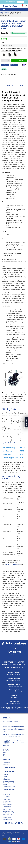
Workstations (6, 595)
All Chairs (7, 12)
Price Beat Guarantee (9, 583)
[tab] (10, 111)
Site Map (5, 581)
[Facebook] (6, 620)
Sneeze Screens (7, 616)
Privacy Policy (6, 576)
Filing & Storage (7, 603)
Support (5, 575)
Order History (6, 561)
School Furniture (7, 613)
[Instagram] (12, 620)
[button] (26, 422)
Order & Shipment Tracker (10, 580)
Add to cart (19, 86)
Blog (4, 551)
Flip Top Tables (7, 600)
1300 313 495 (14, 448)
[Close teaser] (23, 428)
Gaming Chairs (7, 606)
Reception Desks (7, 601)
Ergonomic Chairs (8, 608)
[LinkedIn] (9, 620)
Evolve (7, 103)
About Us (5, 546)
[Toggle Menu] (4, 9)
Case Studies (6, 548)
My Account (6, 559)
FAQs (4, 549)
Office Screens (7, 598)
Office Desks (6, 593)
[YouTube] (19, 620)
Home (1, 12)
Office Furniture (7, 590)
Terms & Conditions (8, 578)
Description (10, 111)
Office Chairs (6, 591)
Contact (5, 571)
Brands (5, 552)
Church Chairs (7, 614)
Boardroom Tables (8, 611)
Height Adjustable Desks (9, 609)
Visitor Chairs (6, 596)
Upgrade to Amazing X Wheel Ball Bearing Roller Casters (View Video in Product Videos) (13, 75)
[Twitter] (15, 620)
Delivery (5, 573)
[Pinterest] (22, 620)
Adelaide (16, 526)
